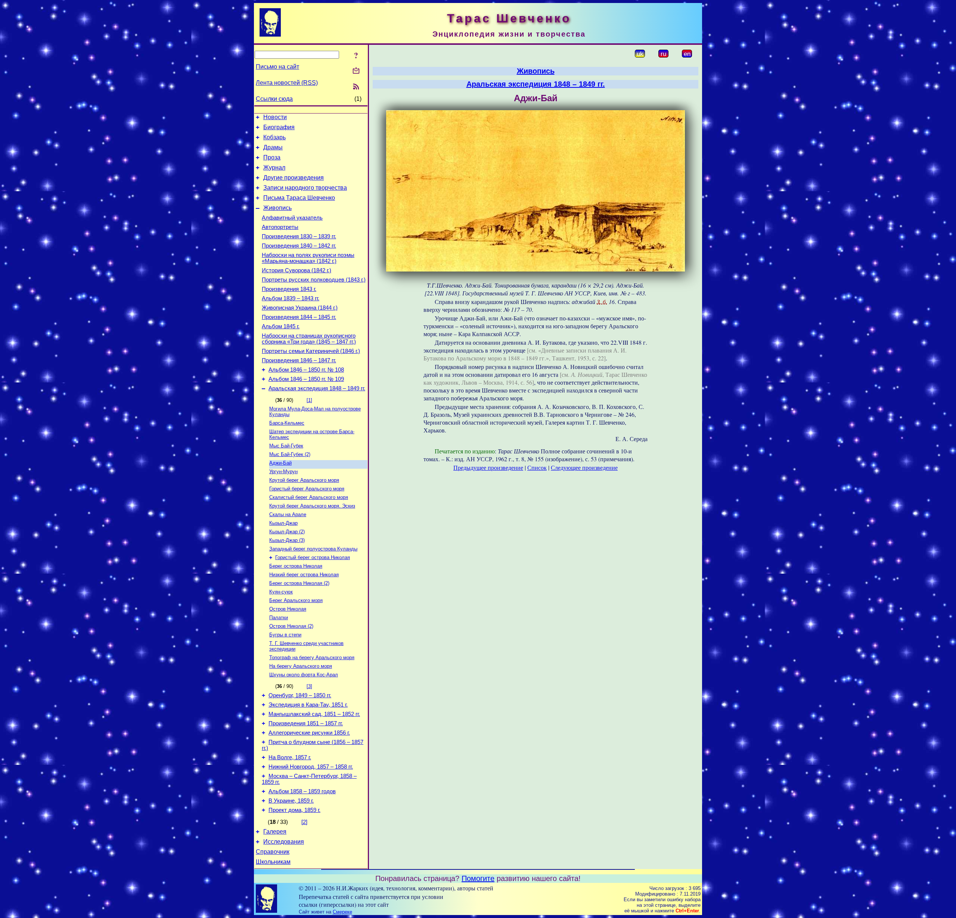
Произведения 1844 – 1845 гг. (299, 317)
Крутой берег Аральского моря (304, 480)
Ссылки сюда (274, 99)
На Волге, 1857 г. (290, 757)
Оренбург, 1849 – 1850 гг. (300, 695)
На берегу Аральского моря (300, 666)
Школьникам (273, 862)
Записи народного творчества (305, 187)
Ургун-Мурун (283, 471)
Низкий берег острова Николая (304, 574)
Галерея (274, 831)
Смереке (342, 912)
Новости (275, 117)
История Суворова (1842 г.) (296, 270)
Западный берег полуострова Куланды (313, 549)
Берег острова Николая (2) (299, 583)
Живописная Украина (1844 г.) (300, 308)
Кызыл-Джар (283, 523)
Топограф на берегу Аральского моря (311, 657)
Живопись (277, 208)
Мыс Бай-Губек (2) (289, 454)
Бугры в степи (285, 635)
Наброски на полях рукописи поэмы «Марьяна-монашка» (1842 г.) (308, 258)
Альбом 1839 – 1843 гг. (290, 298)
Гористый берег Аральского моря (306, 488)
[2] (304, 822)
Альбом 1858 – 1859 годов (302, 791)
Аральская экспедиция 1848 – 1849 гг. (317, 388)
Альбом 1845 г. (280, 326)
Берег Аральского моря (296, 600)
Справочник (272, 852)
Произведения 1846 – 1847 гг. (299, 360)
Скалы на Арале (287, 514)
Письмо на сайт (277, 66)
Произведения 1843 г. (289, 289)
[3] (309, 686)
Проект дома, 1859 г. (294, 810)
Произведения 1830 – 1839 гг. (299, 236)
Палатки (278, 617)
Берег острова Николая (295, 566)
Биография (279, 127)
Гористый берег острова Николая (312, 557)
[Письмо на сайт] (356, 71)
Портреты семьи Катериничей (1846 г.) (311, 351)
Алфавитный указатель (292, 218)
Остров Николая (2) (291, 626)
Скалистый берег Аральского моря (308, 497)
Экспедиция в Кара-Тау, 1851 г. (308, 705)
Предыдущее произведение (488, 467)
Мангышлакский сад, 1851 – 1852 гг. (314, 714)
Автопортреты (280, 227)
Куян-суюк (281, 592)
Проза (271, 157)
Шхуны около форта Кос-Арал (303, 674)
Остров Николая (287, 609)
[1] (309, 400)
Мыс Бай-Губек (286, 446)
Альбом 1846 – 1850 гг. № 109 (306, 379)
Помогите (478, 878)
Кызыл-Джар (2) (287, 531)
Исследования (283, 841)
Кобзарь (274, 137)
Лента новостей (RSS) (287, 83)
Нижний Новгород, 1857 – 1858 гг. (311, 767)
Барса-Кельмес (286, 423)
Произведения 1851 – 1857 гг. (306, 723)
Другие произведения (293, 177)
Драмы (273, 147)
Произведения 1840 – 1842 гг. (299, 246)
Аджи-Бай (280, 463)
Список (537, 467)
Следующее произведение (584, 467)
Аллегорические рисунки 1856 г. (309, 733)
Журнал (274, 167)
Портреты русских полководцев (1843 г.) (314, 280)
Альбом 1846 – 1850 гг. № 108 (306, 370)
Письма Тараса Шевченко (299, 198)
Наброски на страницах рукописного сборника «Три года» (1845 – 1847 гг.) (309, 339)
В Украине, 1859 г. (291, 801)
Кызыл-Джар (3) (287, 540)
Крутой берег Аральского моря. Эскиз (312, 506)
